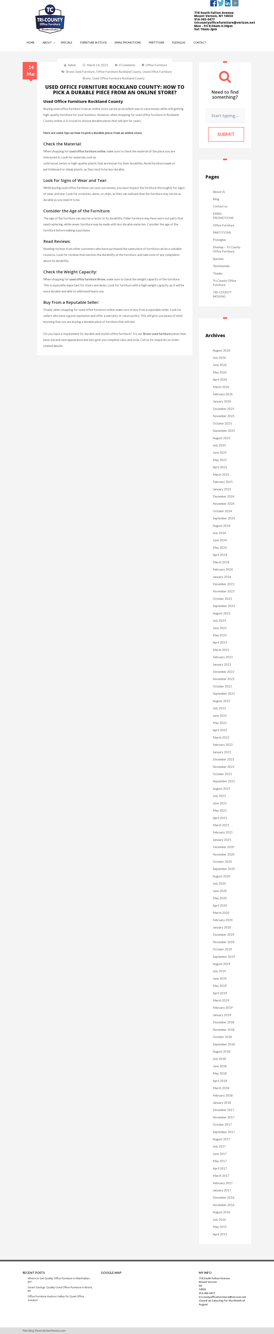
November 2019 (223, 942)
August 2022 (221, 701)
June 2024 (220, 540)
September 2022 (224, 693)
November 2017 (223, 1117)
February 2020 (223, 920)
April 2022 (220, 730)
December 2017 (223, 1110)
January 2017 (222, 1190)
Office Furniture (156, 65)
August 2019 (221, 964)
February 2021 (223, 832)
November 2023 (223, 591)
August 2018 (221, 1051)
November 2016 (223, 1205)
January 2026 (222, 401)
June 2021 (220, 803)
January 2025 (222, 489)
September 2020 (224, 869)
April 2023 (220, 642)
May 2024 (220, 547)
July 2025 (219, 445)
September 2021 (224, 781)
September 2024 (224, 518)
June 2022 (220, 715)
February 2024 (223, 569)
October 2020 (222, 861)
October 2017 (222, 1124)
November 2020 (223, 854)
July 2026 (219, 357)
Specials (218, 259)
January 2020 (222, 927)
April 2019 (220, 993)
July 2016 (219, 1219)
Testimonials (221, 266)
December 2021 (223, 759)
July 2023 (219, 620)
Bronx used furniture (80, 71)
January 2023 (222, 664)
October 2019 (222, 949)
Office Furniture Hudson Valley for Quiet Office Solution (56, 1298)
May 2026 (220, 372)
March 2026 (221, 387)
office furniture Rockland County (118, 71)
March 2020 (221, 912)
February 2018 (223, 1095)
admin (72, 65)
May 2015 (220, 1227)
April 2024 (220, 555)
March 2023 (221, 650)
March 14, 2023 (97, 65)
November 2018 (223, 1029)
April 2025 (220, 467)
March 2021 (221, 825)
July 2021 (219, 796)
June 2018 (220, 1066)
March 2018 (221, 1088)
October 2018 (222, 1037)
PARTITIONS (222, 232)
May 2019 (220, 985)
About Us (219, 192)
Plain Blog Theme (32, 1330)
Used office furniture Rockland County (118, 78)
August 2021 (221, 788)
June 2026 (220, 365)
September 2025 (224, 430)
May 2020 (220, 898)
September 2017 (224, 1132)
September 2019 (224, 956)
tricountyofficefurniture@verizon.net (222, 1297)
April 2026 (220, 379)
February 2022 (223, 744)
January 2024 (222, 577)
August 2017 (221, 1139)
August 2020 (221, 876)
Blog (216, 199)
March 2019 (221, 1000)
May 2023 (220, 635)
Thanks (217, 273)
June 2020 (220, 891)
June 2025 (220, 452)
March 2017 (221, 1175)
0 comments (127, 65)
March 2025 (221, 474)
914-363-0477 (207, 1293)
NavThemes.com (55, 1330)
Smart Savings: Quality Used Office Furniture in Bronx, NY (60, 1289)
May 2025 (220, 460)
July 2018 (219, 1058)
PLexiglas (219, 239)
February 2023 (223, 657)
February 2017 (223, 1183)
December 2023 (223, 584)
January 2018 (222, 1102)
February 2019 (223, 1007)
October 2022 (222, 686)
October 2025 (222, 423)
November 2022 (223, 679)
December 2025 (223, 409)
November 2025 (223, 416)
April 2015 (220, 1234)
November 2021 (223, 766)
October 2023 (222, 598)
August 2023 (221, 613)
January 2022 (222, 752)
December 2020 (223, 847)
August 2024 (221, 525)
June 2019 (220, 978)
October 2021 (222, 774)
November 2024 (223, 503)
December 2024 (223, 496)
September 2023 (224, 606)
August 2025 (221, 438)
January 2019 (222, 1015)
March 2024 (221, 562)
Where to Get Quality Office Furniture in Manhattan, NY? (59, 1280)
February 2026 (223, 394)
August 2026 (221, 350)
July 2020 (219, 883)
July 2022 (219, 708)
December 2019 (223, 934)
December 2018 (223, 1022)
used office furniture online (87, 151)
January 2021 (222, 839)
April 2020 (220, 905)
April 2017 (220, 1168)
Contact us (220, 206)
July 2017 (219, 1146)
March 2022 (221, 737)
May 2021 (220, 810)
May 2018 (220, 1073)
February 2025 (223, 482)
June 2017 (220, 1154)
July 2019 (219, 971)
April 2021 (220, 818)
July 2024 (219, 533)
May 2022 (220, 723)
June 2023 (220, 628)
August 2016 (221, 1212)
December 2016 (223, 1197)
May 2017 (220, 1161)
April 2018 (220, 1081)
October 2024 (222, 511)
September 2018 (224, 1044)
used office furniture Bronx (87, 279)
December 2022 (223, 671)
